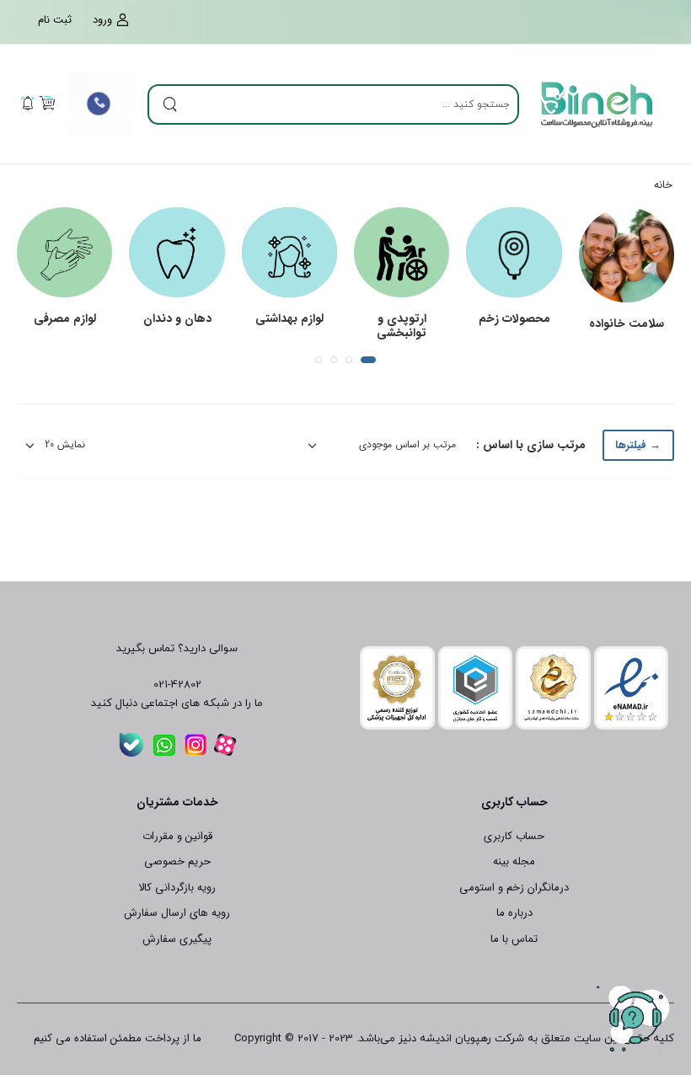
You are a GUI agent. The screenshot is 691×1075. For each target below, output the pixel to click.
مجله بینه (514, 861)
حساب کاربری (514, 836)
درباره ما (514, 913)
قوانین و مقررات (177, 836)
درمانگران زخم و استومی (514, 887)
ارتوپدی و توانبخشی (401, 325)
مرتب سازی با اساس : (531, 445)
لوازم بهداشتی (289, 318)
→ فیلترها (638, 445)
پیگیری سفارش (177, 939)
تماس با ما (514, 939)
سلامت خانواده (626, 323)
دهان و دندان (177, 318)
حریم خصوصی (177, 861)
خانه (663, 185)
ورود (102, 20)
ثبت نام (55, 20)
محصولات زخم (514, 318)
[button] (368, 359)
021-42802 (177, 685)
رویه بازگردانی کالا (177, 887)
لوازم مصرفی (65, 318)
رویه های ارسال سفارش (177, 913)
